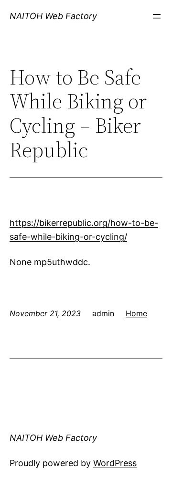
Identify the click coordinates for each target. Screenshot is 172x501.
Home (136, 313)
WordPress (115, 463)
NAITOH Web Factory (53, 16)
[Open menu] (156, 16)
